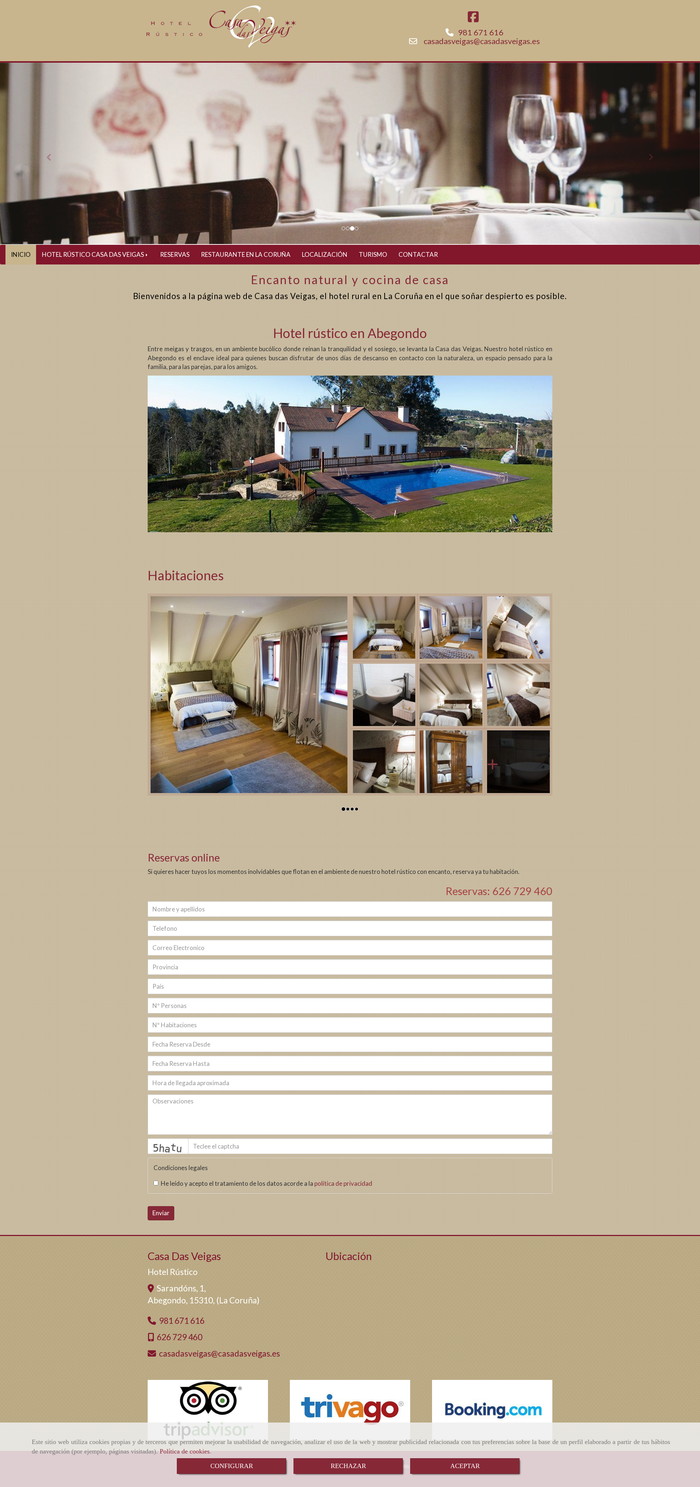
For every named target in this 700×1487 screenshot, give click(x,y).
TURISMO (373, 254)
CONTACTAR (418, 254)
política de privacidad (343, 1183)
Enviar (161, 1213)
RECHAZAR (348, 1466)
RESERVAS (175, 254)
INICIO (21, 254)
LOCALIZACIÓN (324, 254)
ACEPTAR (465, 1466)
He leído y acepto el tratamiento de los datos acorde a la (266, 1183)
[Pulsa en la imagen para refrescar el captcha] (168, 1146)
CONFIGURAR (231, 1466)
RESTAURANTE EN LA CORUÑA (246, 254)
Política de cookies (185, 1451)
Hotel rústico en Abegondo (350, 333)
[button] (52, 154)
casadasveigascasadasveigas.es (482, 41)
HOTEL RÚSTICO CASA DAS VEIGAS (93, 254)
